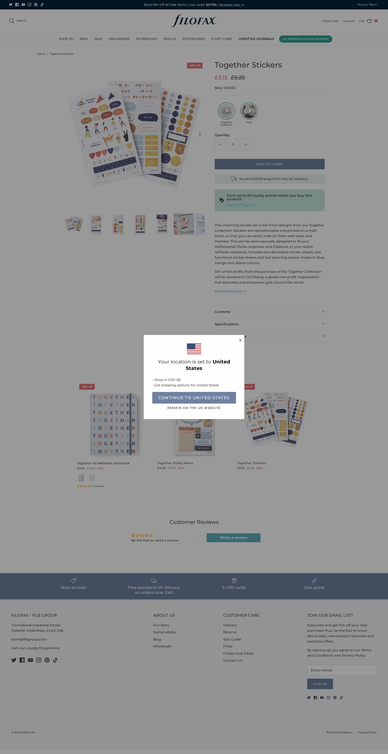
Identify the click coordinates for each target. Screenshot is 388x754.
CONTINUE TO (193, 397)
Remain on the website (194, 408)
